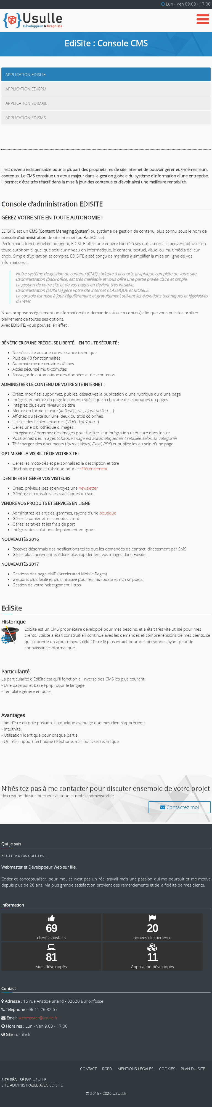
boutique (107, 513)
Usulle (39, 1079)
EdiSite (56, 1085)
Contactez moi (182, 807)
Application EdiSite (26, 74)
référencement (93, 468)
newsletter (88, 488)
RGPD (107, 1068)
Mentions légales (135, 1068)
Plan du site (193, 1068)
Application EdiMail (26, 103)
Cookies (167, 1068)
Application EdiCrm (26, 89)
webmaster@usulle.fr (38, 1017)
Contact (88, 1068)
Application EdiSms (26, 117)
